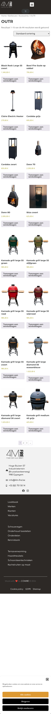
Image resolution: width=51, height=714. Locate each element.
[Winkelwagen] (25, 11)
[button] (47, 679)
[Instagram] (27, 491)
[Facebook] (23, 491)
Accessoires (24, 15)
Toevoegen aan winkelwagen (10, 79)
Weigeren (25, 701)
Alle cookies (25, 694)
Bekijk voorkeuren (26, 708)
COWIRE (25, 581)
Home (3, 15)
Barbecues (12, 15)
